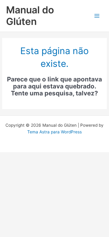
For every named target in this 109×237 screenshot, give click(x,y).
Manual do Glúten (30, 15)
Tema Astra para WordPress (54, 131)
